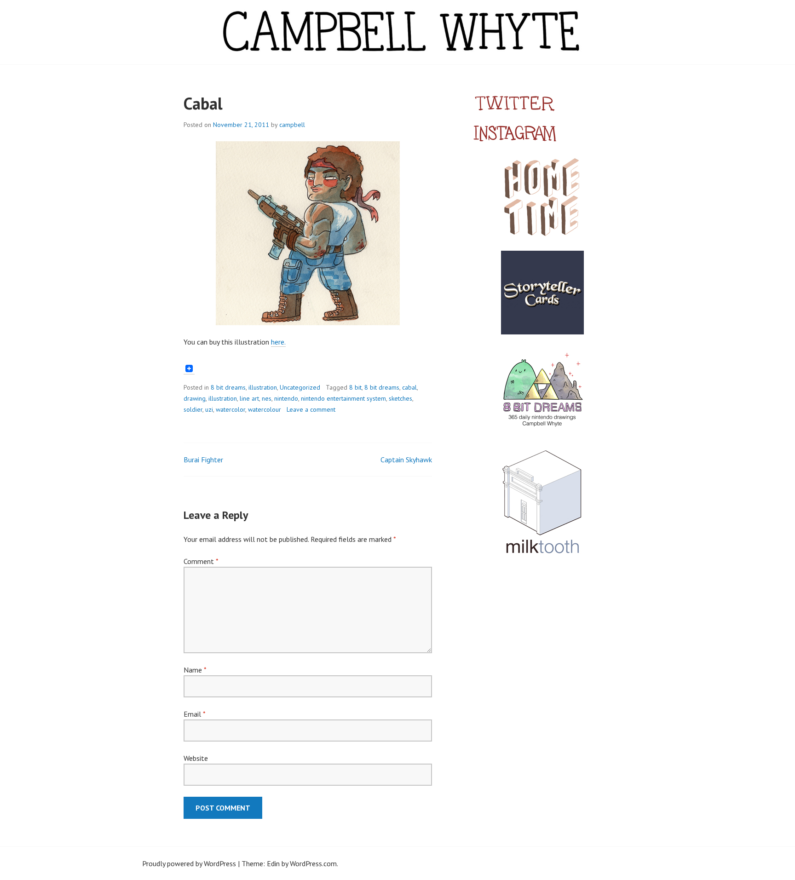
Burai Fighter (203, 459)
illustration (262, 387)
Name (195, 669)
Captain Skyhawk (406, 459)
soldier (193, 409)
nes (266, 398)
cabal (409, 387)
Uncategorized (300, 387)
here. (278, 341)
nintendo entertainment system (343, 398)
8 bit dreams (228, 387)
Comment (201, 561)
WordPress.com (313, 863)
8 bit (355, 387)
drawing (195, 398)
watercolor (230, 409)
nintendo (286, 398)
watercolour (264, 409)
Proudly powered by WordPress (189, 863)
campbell (292, 125)
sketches (400, 398)
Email (194, 714)
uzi (209, 409)
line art (249, 398)
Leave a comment (311, 409)
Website (196, 758)
